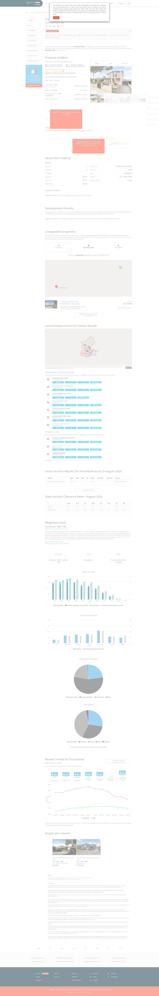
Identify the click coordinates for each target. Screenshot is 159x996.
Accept (56, 18)
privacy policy (95, 12)
